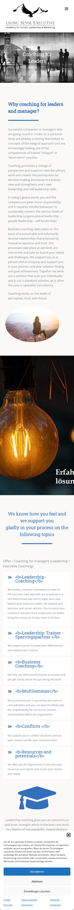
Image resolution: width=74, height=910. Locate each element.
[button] (68, 835)
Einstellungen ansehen (37, 891)
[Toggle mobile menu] (67, 9)
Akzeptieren (37, 871)
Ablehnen (37, 881)
